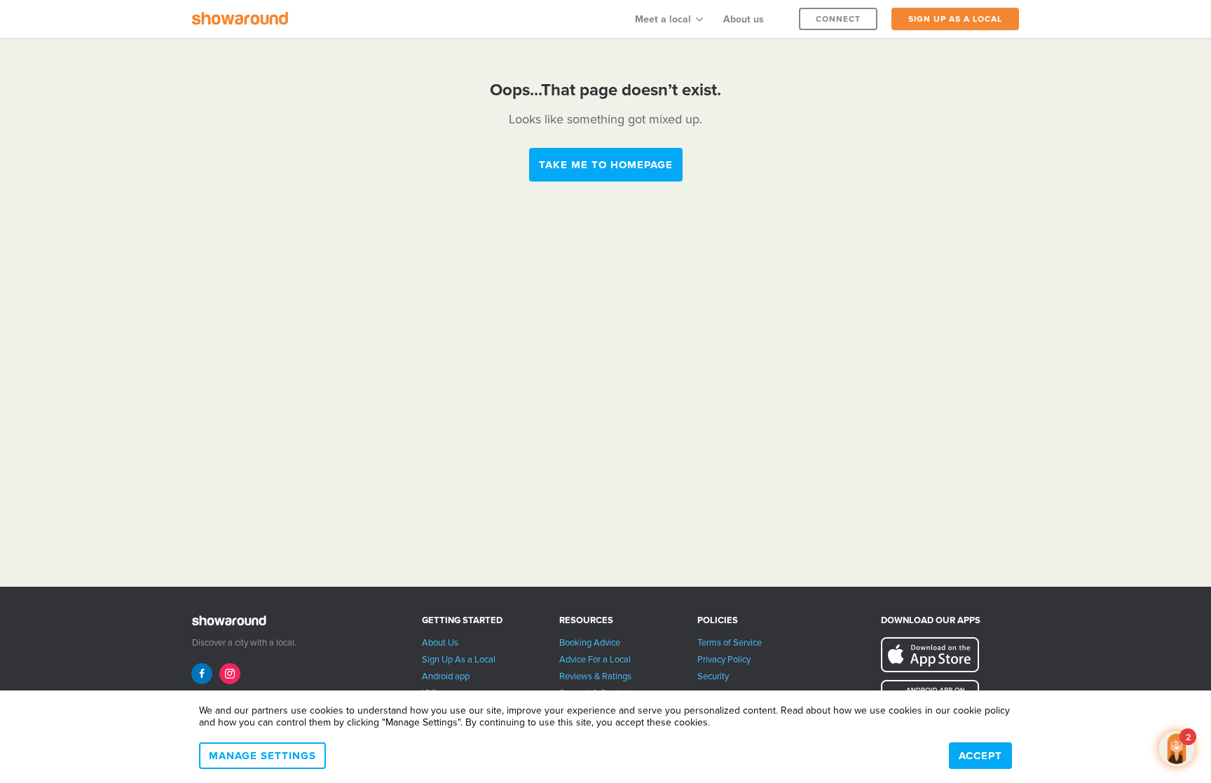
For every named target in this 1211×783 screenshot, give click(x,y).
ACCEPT (980, 755)
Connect (838, 19)
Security (713, 676)
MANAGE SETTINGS (262, 755)
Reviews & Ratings (595, 676)
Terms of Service (729, 642)
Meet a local (663, 19)
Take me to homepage (606, 164)
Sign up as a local (955, 19)
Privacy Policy (724, 659)
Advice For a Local (595, 659)
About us (743, 19)
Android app (446, 676)
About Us (440, 642)
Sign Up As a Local (458, 659)
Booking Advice (589, 642)
